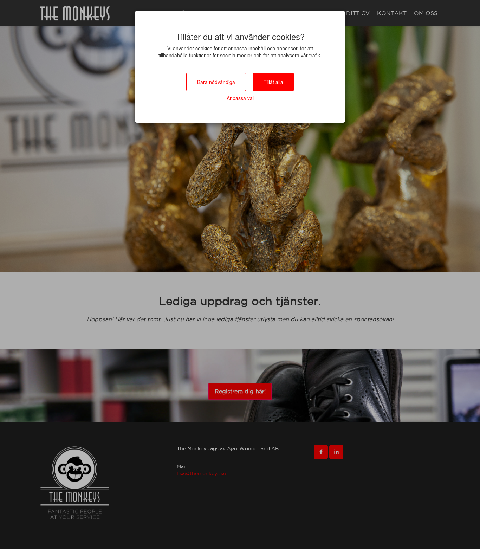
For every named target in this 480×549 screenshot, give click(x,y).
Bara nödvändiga (216, 81)
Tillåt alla (273, 81)
